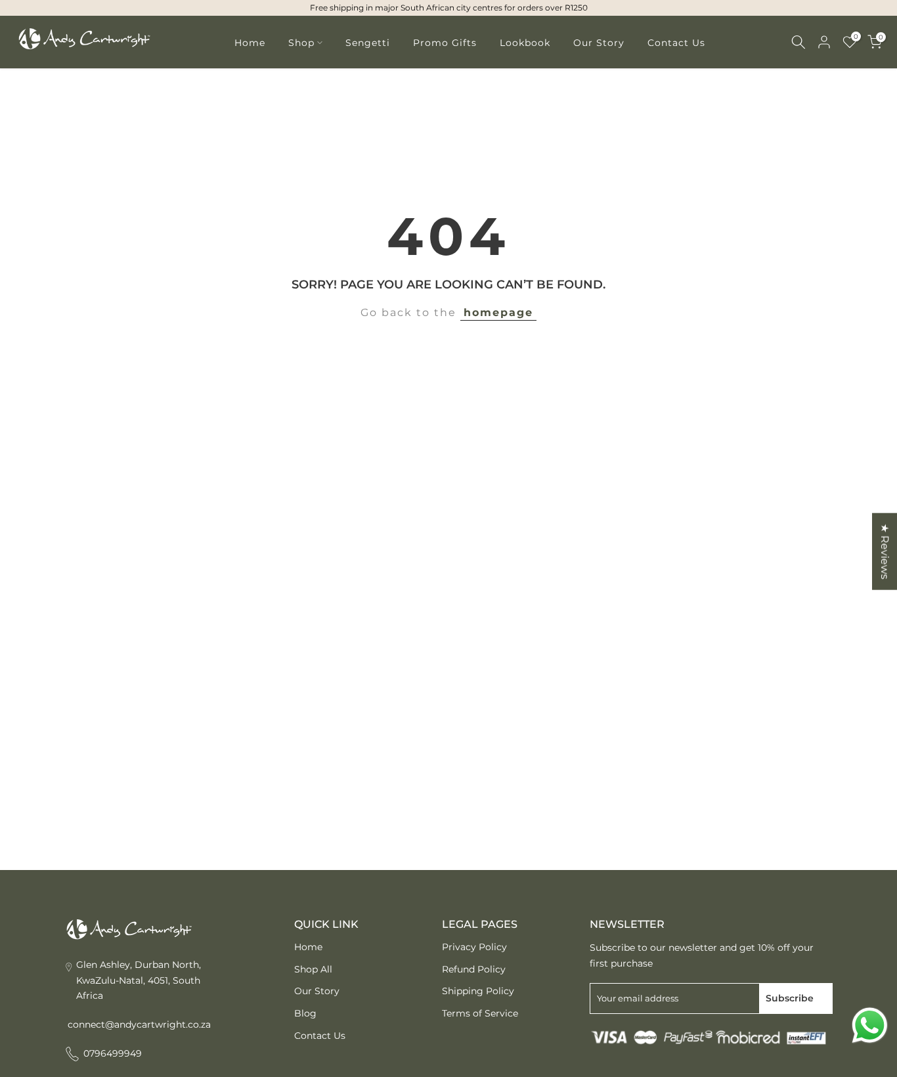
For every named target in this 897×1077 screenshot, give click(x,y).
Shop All (313, 969)
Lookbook (525, 43)
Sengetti (367, 43)
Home (249, 43)
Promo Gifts (445, 43)
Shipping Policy (478, 991)
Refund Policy (474, 969)
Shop (301, 43)
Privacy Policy (474, 947)
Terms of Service (480, 1013)
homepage (498, 312)
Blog (305, 1013)
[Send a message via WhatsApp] (869, 1025)
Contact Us (676, 43)
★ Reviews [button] (885, 551)
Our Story (598, 43)
